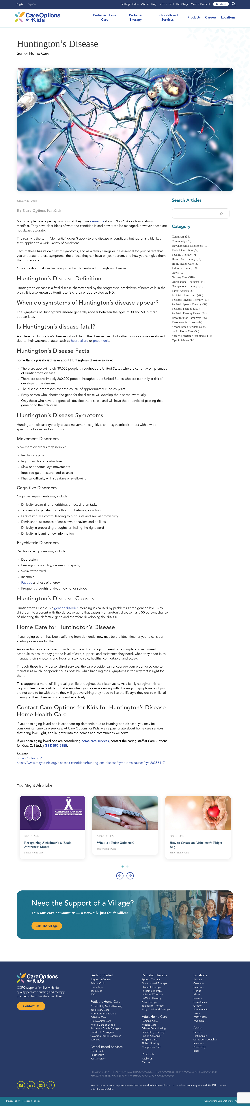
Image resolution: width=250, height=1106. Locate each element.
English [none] (20, 4)
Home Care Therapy (186, 259)
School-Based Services (189, 326)
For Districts (97, 1051)
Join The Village (47, 926)
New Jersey (200, 1002)
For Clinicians (98, 1059)
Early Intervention (185, 250)
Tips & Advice (183, 340)
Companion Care (151, 1047)
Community (181, 241)
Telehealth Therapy (153, 1006)
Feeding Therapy (184, 254)
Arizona (197, 980)
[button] (123, 867)
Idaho (196, 995)
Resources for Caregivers (189, 317)
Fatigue (26, 582)
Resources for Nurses (187, 322)
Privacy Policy (13, 1101)
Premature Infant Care (103, 1014)
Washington (200, 1017)
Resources (96, 991)
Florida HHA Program (102, 1032)
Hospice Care (149, 1040)
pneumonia (101, 340)
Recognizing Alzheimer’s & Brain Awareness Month (48, 845)
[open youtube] (41, 1085)
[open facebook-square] (21, 1085)
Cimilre (146, 1062)
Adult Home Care (154, 1016)
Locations (228, 17)
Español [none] (32, 4)
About (145, 4)
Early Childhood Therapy (156, 1010)
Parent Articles (183, 290)
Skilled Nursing (150, 1043)
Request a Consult (100, 980)
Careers (211, 17)
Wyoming (198, 1021)
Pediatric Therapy (185, 308)
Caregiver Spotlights (205, 1040)
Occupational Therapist (188, 281)
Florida (197, 991)
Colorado (198, 983)
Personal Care (150, 1021)
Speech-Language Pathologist (192, 335)
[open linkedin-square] (31, 1085)
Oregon (197, 1006)
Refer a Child (166, 4)
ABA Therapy (149, 1002)
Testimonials (200, 1036)
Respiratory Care (99, 1010)
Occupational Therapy (187, 286)
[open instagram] (50, 1085)
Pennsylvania (200, 1010)
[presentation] (120, 875)
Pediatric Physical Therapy (190, 299)
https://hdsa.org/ (29, 758)
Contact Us (31, 1006)
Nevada (197, 998)
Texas (196, 1013)
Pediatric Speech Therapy (189, 304)
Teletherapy (97, 1055)
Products (194, 17)
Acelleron (147, 1059)
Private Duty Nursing (154, 1028)
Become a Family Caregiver (106, 1028)
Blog (153, 4)
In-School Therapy (152, 995)
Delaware (198, 987)
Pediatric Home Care (187, 295)
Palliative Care (98, 1017)
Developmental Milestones (190, 245)
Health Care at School (102, 1025)
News (178, 272)
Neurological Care (100, 1021)
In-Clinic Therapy (151, 998)
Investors (198, 1043)
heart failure (79, 340)
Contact (221, 4)
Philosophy (199, 1047)
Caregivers (181, 236)
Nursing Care (183, 277)
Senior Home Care (185, 331)
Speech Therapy (151, 980)
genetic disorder (66, 608)
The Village (182, 4)
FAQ (92, 995)
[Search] (221, 213)
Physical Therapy (151, 987)
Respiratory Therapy (153, 1032)
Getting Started (130, 4)
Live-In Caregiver (151, 1036)
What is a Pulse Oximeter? (116, 842)
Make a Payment (200, 4)
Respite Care (149, 1025)
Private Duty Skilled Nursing (106, 1006)
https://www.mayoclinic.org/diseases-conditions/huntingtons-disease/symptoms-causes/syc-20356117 (91, 763)
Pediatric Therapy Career (189, 313)
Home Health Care (185, 263)
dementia (97, 221)
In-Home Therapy (185, 268)
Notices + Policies (31, 1101)
